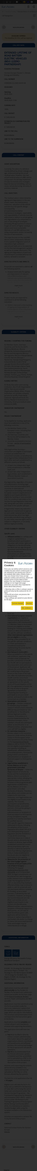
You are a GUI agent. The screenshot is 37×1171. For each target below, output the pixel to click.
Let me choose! (17, 603)
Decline (29, 603)
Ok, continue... (27, 608)
